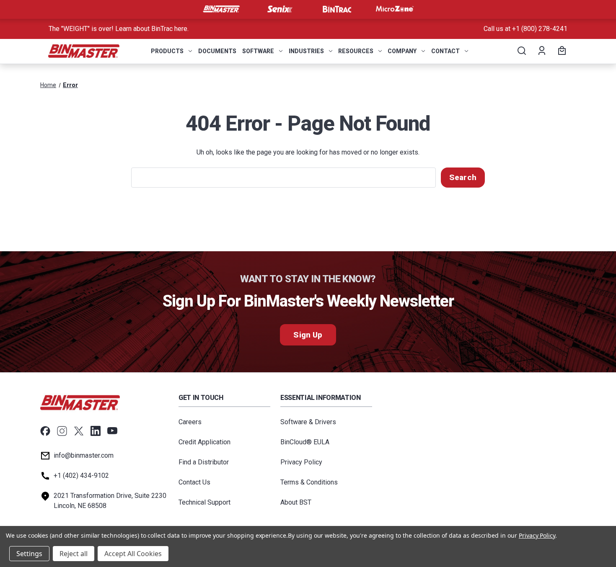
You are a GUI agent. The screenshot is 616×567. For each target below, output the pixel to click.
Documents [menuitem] (217, 51)
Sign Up (307, 335)
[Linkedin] (96, 431)
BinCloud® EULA (304, 442)
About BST (295, 502)
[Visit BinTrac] (337, 9)
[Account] (541, 51)
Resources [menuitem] (355, 51)
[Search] (521, 51)
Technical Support (204, 502)
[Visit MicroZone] (395, 9)
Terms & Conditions (309, 482)
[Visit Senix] (279, 9)
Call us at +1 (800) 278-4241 (525, 29)
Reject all (74, 553)
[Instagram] (62, 431)
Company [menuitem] (402, 51)
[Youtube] (112, 431)
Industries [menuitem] (306, 51)
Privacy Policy (301, 462)
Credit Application (204, 442)
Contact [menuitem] (445, 51)
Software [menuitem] (258, 51)
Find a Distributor (204, 462)
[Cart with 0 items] (561, 51)
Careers (190, 422)
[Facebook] (45, 431)
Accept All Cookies (133, 553)
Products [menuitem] (167, 51)
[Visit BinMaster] (221, 9)
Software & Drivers (308, 422)
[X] (79, 431)
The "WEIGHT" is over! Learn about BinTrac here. (119, 29)
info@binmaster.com (84, 455)
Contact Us (194, 482)
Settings (29, 553)
